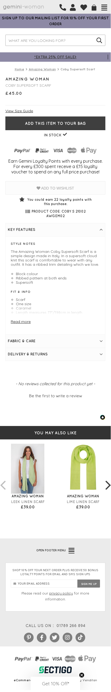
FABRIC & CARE (21, 341)
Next (108, 479)
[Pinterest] (29, 637)
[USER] (73, 7)
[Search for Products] (99, 40)
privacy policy (61, 593)
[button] (55, 395)
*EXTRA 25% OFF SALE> (55, 57)
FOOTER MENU (51, 550)
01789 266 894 (70, 625)
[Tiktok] (80, 637)
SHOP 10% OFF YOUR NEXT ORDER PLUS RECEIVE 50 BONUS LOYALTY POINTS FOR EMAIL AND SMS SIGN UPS (55, 572)
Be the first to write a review (55, 395)
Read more (21, 321)
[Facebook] (41, 637)
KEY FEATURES (21, 229)
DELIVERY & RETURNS (28, 354)
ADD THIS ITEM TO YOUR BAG (55, 123)
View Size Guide (19, 110)
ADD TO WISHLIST (57, 188)
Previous (2, 479)
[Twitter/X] (54, 637)
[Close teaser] (81, 675)
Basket (94, 8)
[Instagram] (67, 637)
